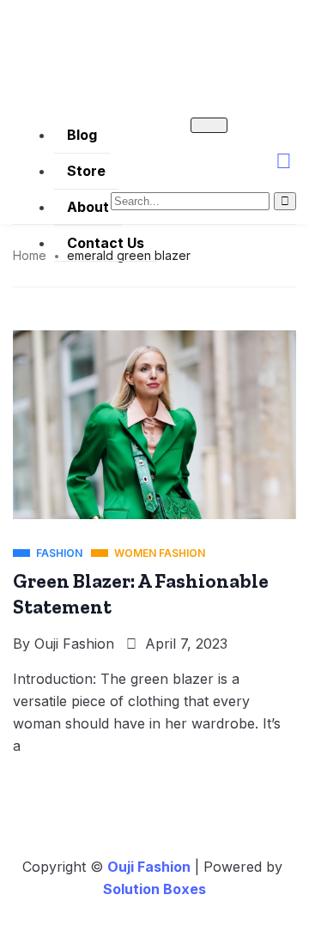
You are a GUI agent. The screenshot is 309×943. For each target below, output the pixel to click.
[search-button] (285, 201)
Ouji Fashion (74, 643)
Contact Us (105, 242)
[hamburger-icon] (209, 125)
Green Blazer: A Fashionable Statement (141, 594)
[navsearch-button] (275, 167)
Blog (82, 134)
